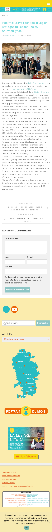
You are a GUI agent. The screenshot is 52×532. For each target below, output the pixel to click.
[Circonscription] (26, 397)
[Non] (48, 521)
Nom (8, 257)
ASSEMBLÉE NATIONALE (11, 476)
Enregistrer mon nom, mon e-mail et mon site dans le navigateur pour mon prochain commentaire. (24, 280)
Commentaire (12, 238)
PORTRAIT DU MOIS (9, 479)
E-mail (30, 257)
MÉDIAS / (6, 483)
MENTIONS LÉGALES (25, 486)
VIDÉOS (12, 483)
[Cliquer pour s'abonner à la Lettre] (26, 458)
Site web (8, 267)
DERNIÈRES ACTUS (9, 472)
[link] (38, 83)
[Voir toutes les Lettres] (26, 449)
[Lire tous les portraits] (26, 415)
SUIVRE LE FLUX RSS (9, 486)
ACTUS (5, 15)
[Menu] (48, 3)
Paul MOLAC (10, 36)
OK (26, 528)
